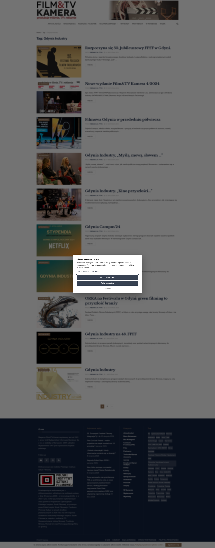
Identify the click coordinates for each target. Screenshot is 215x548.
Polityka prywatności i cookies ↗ (88, 271)
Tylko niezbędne (107, 283)
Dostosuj (108, 288)
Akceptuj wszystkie (107, 277)
